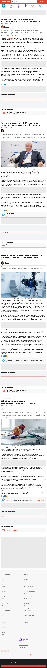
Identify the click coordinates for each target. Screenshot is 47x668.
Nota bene (4, 600)
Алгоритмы (26, 584)
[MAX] (3, 84)
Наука (3, 579)
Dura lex (3, 615)
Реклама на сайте (28, 610)
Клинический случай (6, 593)
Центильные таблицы (28, 588)
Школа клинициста (6, 588)
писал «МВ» (27, 205)
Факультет (4, 634)
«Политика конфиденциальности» (23, 642)
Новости (6, 16)
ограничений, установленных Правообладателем (35, 654)
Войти (42, 1)
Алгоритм (4, 591)
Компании (26, 574)
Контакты (26, 622)
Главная (2, 16)
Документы (26, 579)
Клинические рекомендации (30, 586)
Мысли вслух (4, 617)
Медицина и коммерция (7, 605)
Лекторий (4, 596)
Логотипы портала (28, 620)
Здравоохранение (6, 574)
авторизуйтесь (15, 113)
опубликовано (24, 303)
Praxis (3, 629)
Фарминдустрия (5, 586)
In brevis (3, 598)
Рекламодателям (28, 608)
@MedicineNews (40, 500)
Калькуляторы (27, 581)
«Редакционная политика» (23, 645)
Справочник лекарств (28, 596)
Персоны (26, 576)
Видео (3, 622)
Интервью (4, 627)
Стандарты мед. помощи (29, 591)
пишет (36, 173)
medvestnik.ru (30, 656)
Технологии (4, 581)
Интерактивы (27, 603)
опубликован (24, 449)
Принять (23, 665)
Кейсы (25, 617)
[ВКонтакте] (5, 84)
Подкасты (26, 600)
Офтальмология (27, 605)
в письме (10, 38)
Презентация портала (29, 615)
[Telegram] (1, 84)
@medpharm (8, 216)
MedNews (4, 632)
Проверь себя (5, 603)
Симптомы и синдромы (29, 593)
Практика (10, 16)
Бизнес (3, 608)
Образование (4, 576)
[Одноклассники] (6, 84)
